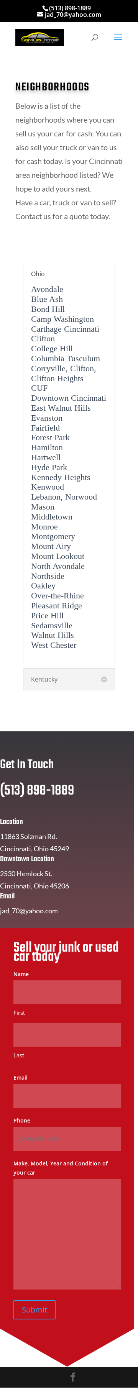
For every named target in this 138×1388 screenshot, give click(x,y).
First (19, 1012)
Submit (34, 1309)
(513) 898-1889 (70, 8)
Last (18, 1055)
